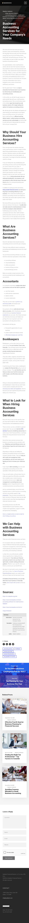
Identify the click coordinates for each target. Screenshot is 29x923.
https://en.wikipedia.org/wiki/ (10, 596)
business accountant (8, 16)
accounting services (11, 15)
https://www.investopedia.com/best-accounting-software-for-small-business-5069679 (13, 601)
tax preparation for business (15, 18)
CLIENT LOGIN (6, 906)
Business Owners (13, 13)
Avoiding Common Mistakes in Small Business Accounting (13, 791)
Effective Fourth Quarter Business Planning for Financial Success (14, 724)
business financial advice (9, 654)
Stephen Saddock (7, 11)
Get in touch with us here (13, 582)
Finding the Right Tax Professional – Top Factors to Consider (13, 757)
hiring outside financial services (10, 189)
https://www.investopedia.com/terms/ (12, 607)
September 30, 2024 (9, 717)
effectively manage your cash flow (14, 335)
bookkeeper (21, 15)
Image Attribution (7, 610)
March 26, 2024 (8, 752)
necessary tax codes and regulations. (12, 388)
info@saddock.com (7, 898)
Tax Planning (21, 746)
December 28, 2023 (9, 785)
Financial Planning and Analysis (17, 711)
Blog (6, 13)
